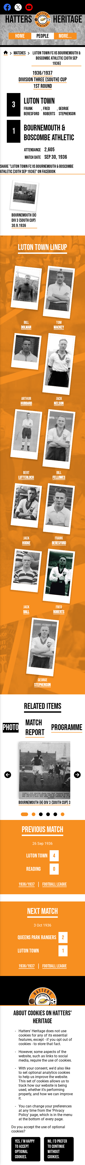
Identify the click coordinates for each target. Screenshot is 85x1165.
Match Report (34, 728)
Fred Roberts (49, 111)
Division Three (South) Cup (43, 79)
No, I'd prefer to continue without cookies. (57, 1149)
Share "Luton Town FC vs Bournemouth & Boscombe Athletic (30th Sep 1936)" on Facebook (36, 169)
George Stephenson (67, 111)
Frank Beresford (31, 111)
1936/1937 (42, 73)
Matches (20, 53)
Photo (11, 728)
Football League (54, 884)
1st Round (42, 86)
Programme (66, 728)
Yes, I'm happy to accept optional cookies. (24, 1149)
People (42, 36)
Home (20, 36)
